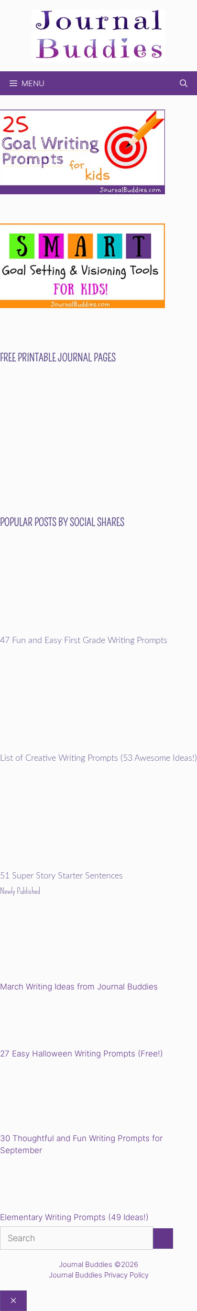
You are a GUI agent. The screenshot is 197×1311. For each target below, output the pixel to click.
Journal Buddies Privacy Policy (99, 1274)
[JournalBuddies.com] (98, 35)
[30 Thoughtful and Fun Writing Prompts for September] (66, 1097)
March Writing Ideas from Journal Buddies (79, 986)
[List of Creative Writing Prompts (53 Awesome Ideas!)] (98, 747)
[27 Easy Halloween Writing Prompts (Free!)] (49, 1021)
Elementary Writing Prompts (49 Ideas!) (74, 1217)
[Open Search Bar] (183, 83)
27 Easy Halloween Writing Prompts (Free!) (81, 1053)
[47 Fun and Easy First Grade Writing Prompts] (98, 629)
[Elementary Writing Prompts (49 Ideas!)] (49, 1185)
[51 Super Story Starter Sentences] (98, 865)
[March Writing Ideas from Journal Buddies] (66, 946)
